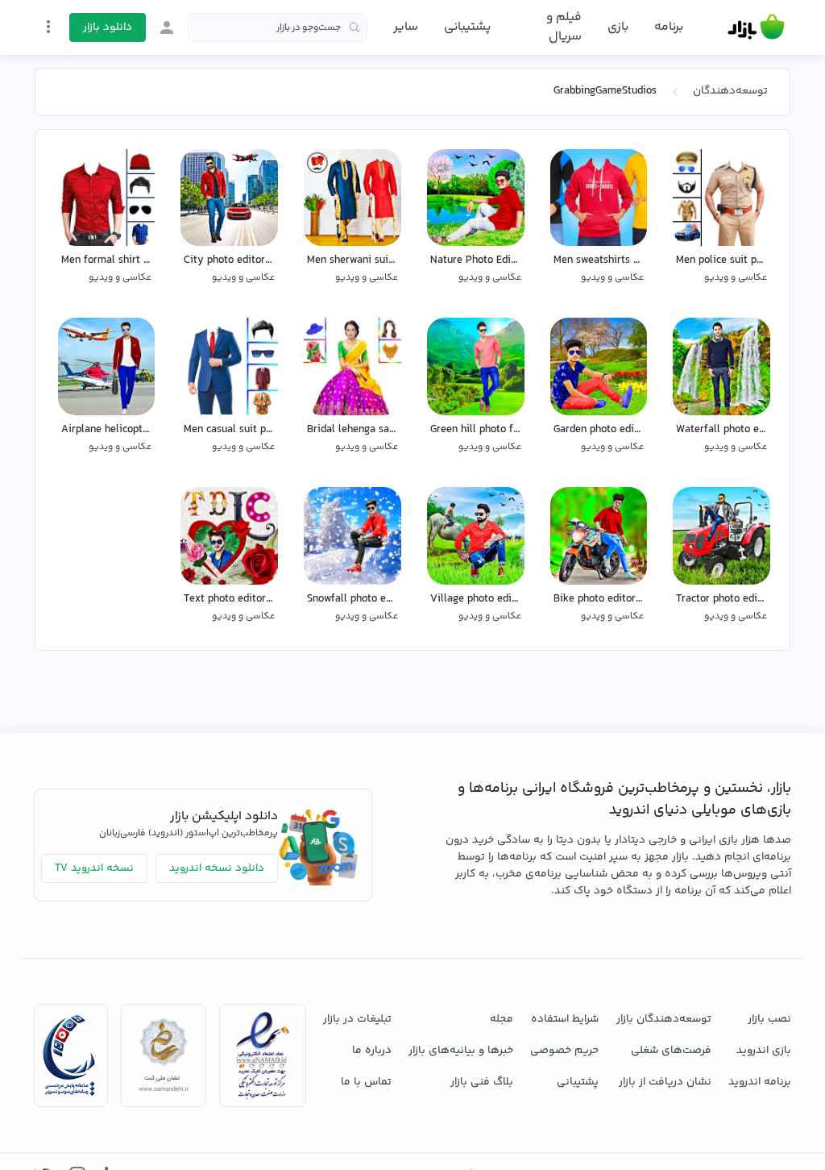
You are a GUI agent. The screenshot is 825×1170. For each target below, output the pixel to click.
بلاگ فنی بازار (481, 1082)
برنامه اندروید (759, 1082)
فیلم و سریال (563, 27)
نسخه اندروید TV (94, 868)
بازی (617, 27)
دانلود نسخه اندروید (216, 868)
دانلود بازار (107, 27)
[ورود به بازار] (166, 27)
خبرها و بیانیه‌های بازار (460, 1051)
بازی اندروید (763, 1051)
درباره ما (372, 1051)
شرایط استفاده (565, 1019)
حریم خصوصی (564, 1051)
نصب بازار (769, 1019)
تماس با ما (366, 1082)
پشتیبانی (467, 27)
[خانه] (756, 27)
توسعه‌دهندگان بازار (663, 1019)
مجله (501, 1019)
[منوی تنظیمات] (48, 26)
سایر (405, 27)
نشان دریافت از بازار (665, 1082)
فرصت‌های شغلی (671, 1051)
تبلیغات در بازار (357, 1019)
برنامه (668, 27)
